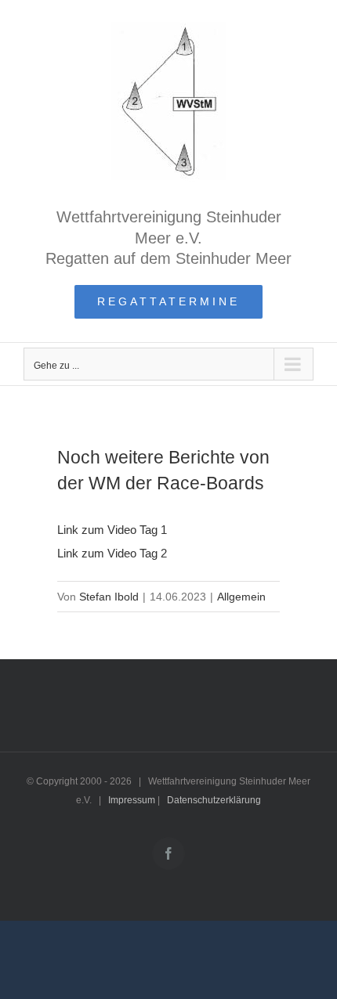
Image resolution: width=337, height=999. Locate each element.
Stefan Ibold (109, 596)
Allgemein (241, 596)
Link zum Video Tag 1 (112, 529)
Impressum (131, 800)
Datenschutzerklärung (214, 800)
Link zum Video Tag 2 (112, 553)
